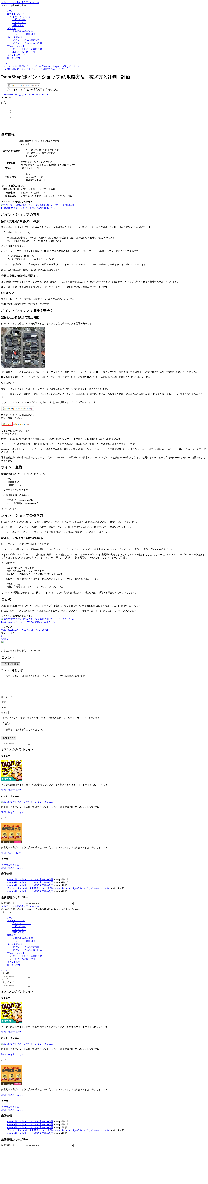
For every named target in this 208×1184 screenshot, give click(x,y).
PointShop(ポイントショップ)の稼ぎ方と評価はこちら (28, 208)
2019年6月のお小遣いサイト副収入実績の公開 (30, 882)
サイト (4, 712)
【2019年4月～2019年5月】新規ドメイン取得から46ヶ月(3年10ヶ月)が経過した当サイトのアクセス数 (58, 888)
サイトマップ (19, 929)
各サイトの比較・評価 (23, 959)
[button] (29, 744)
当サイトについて (16, 920)
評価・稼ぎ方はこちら (12, 790)
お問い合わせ (19, 926)
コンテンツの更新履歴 (23, 941)
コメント (6, 697)
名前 (4, 702)
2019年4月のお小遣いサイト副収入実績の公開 (30, 891)
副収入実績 (18, 932)
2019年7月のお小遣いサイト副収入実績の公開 (30, 879)
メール (5, 707)
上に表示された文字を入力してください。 (22, 729)
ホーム (10, 917)
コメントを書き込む (10, 664)
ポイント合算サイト (17, 962)
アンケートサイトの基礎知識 (27, 956)
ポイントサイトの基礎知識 (26, 947)
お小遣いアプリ (15, 965)
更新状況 (11, 935)
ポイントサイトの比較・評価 (27, 950)
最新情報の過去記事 (22, 938)
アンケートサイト (16, 953)
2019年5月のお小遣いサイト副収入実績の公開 (30, 885)
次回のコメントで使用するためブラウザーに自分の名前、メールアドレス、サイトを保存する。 (53, 718)
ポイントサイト (15, 944)
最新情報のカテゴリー (12, 903)
